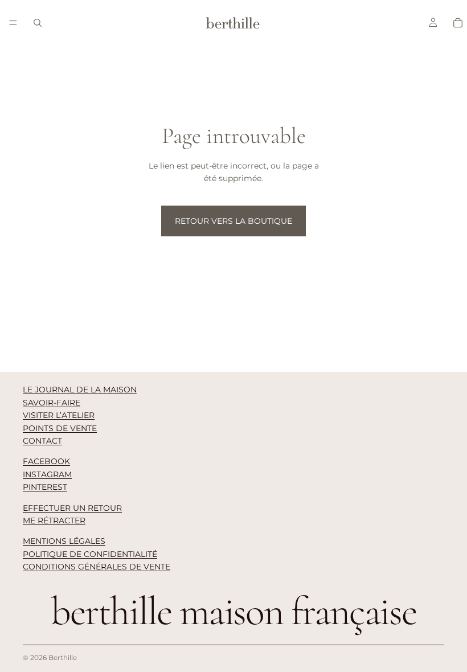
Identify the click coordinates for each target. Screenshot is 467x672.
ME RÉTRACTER (54, 520)
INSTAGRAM (47, 474)
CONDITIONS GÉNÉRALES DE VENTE (96, 567)
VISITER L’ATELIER (59, 415)
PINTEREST (45, 487)
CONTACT (42, 441)
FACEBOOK (46, 461)
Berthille (62, 657)
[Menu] (13, 23)
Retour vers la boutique (233, 221)
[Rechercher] (37, 22)
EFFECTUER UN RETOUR (72, 508)
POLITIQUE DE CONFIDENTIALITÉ (90, 554)
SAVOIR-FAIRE (51, 403)
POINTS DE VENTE (60, 428)
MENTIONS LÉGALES (64, 541)
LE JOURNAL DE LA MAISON (80, 389)
